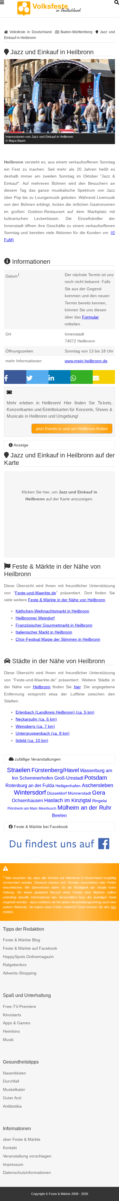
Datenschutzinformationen (27, 1172)
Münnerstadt (79, 793)
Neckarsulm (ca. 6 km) (36, 719)
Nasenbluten (14, 1073)
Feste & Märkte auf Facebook (30, 948)
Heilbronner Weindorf (35, 618)
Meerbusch (47, 808)
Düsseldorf (57, 793)
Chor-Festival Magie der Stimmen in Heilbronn (58, 639)
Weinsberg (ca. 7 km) (35, 726)
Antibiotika (12, 1106)
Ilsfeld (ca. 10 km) (32, 740)
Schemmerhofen (36, 778)
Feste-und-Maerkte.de (35, 593)
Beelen (59, 815)
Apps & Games (16, 1023)
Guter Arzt (12, 1098)
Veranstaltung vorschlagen (27, 1156)
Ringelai (99, 800)
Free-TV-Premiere (19, 1006)
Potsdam (95, 777)
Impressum (13, 1164)
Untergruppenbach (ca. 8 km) (43, 733)
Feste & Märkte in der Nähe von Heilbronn (66, 599)
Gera (98, 792)
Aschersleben (97, 785)
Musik (8, 1039)
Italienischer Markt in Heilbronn (44, 632)
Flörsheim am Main (23, 808)
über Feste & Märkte (21, 1139)
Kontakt (10, 1147)
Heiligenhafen (68, 785)
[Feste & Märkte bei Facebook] (59, 853)
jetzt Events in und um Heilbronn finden (72, 428)
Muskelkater (14, 1089)
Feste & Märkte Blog (21, 940)
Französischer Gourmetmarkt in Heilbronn (54, 625)
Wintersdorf (30, 792)
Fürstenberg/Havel (55, 770)
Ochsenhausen (27, 800)
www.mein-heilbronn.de (86, 361)
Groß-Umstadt (68, 778)
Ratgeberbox (15, 964)
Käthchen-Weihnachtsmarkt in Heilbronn (52, 611)
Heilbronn (42, 687)
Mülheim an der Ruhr (84, 807)
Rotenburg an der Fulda (29, 785)
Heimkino (11, 1031)
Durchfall (11, 1081)
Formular (90, 317)
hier (77, 687)
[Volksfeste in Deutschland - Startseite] (57, 8)
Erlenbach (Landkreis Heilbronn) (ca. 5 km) (55, 712)
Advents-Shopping (19, 973)
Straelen (18, 770)
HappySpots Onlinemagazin (28, 956)
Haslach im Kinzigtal (67, 800)
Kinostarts (12, 1015)
